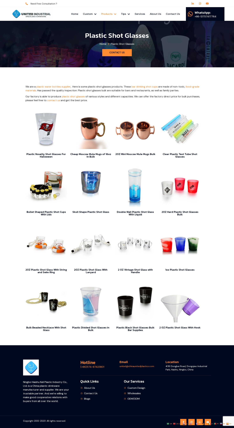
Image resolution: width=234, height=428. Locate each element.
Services (140, 14)
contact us (53, 100)
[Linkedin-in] (192, 3)
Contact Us (173, 14)
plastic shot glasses (73, 96)
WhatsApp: (203, 12)
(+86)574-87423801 (92, 366)
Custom (88, 14)
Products (106, 14)
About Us (155, 14)
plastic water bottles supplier (53, 86)
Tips (123, 14)
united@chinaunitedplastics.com (137, 366)
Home (74, 14)
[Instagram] (200, 3)
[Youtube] (207, 3)
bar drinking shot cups (144, 86)
